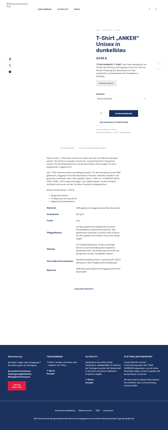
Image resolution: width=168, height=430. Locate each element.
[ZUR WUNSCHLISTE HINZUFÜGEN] (40, 323)
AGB (98, 410)
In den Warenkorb (123, 114)
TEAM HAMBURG (45, 9)
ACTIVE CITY (63, 9)
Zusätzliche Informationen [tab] (92, 148)
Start (98, 30)
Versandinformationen (19, 371)
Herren (117, 30)
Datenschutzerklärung (65, 410)
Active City (103, 365)
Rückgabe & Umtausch (19, 377)
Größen (100, 94)
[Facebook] (9, 59)
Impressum (108, 410)
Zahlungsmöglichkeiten (20, 374)
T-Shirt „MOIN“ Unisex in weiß (68, 330)
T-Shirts (115, 132)
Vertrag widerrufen (17, 386)
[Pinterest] (9, 71)
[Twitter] (9, 65)
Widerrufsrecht (85, 410)
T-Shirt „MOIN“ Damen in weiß (38, 330)
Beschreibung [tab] (67, 148)
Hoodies (51, 374)
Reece (77, 9)
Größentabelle (106, 83)
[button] (148, 9)
